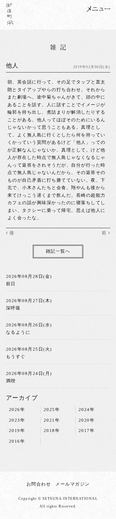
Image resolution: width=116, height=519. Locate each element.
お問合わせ (38, 484)
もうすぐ (16, 356)
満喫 (11, 380)
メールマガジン (72, 484)
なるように (18, 332)
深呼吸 (13, 308)
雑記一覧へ (58, 251)
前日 (11, 283)
